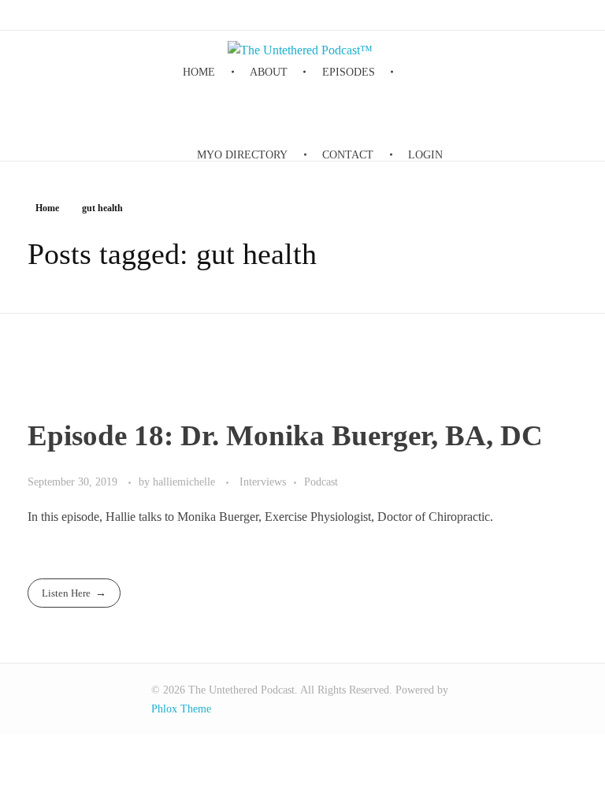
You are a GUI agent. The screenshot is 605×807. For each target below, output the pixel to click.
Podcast (321, 481)
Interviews (262, 481)
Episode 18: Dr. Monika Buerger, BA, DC (285, 435)
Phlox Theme (181, 709)
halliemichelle (185, 481)
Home (47, 208)
